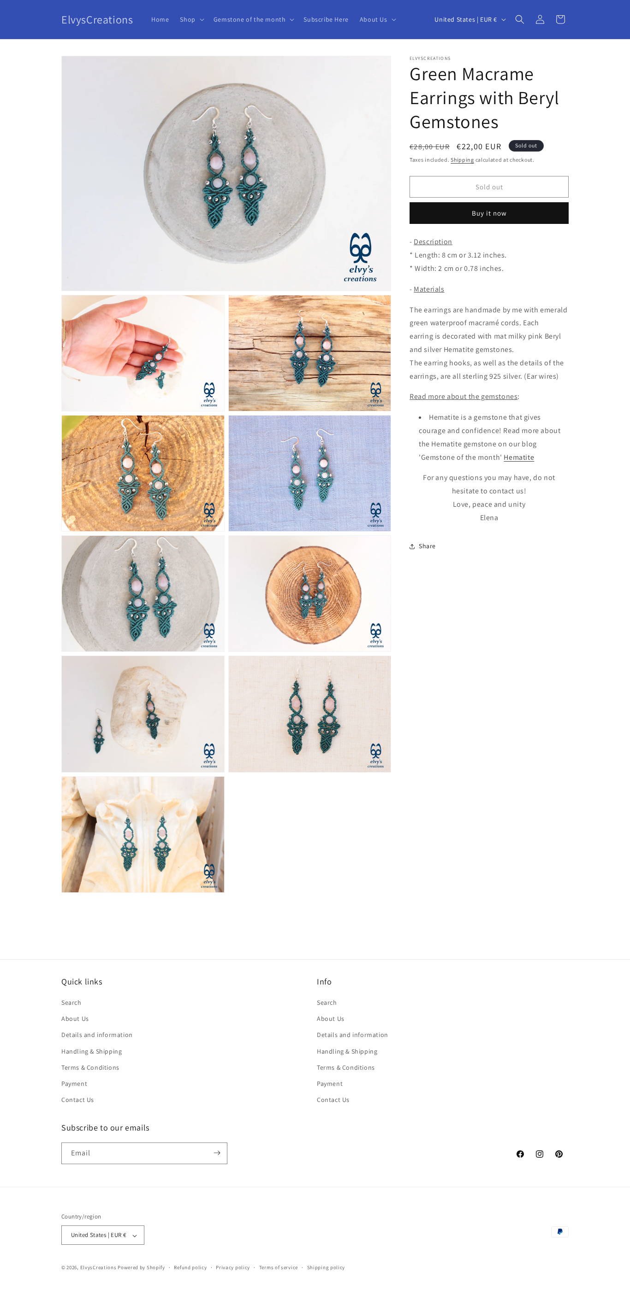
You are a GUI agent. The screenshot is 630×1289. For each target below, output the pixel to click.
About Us (75, 1019)
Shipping (462, 159)
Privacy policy (233, 1267)
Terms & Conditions (90, 1067)
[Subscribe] (217, 1153)
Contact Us (77, 1100)
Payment (74, 1083)
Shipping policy (326, 1267)
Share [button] (427, 546)
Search (71, 1002)
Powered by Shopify (141, 1268)
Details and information (97, 1035)
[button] (191, 19)
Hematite (519, 457)
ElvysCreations (98, 1268)
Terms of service (278, 1267)
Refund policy (190, 1267)
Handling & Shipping (91, 1051)
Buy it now (489, 213)
